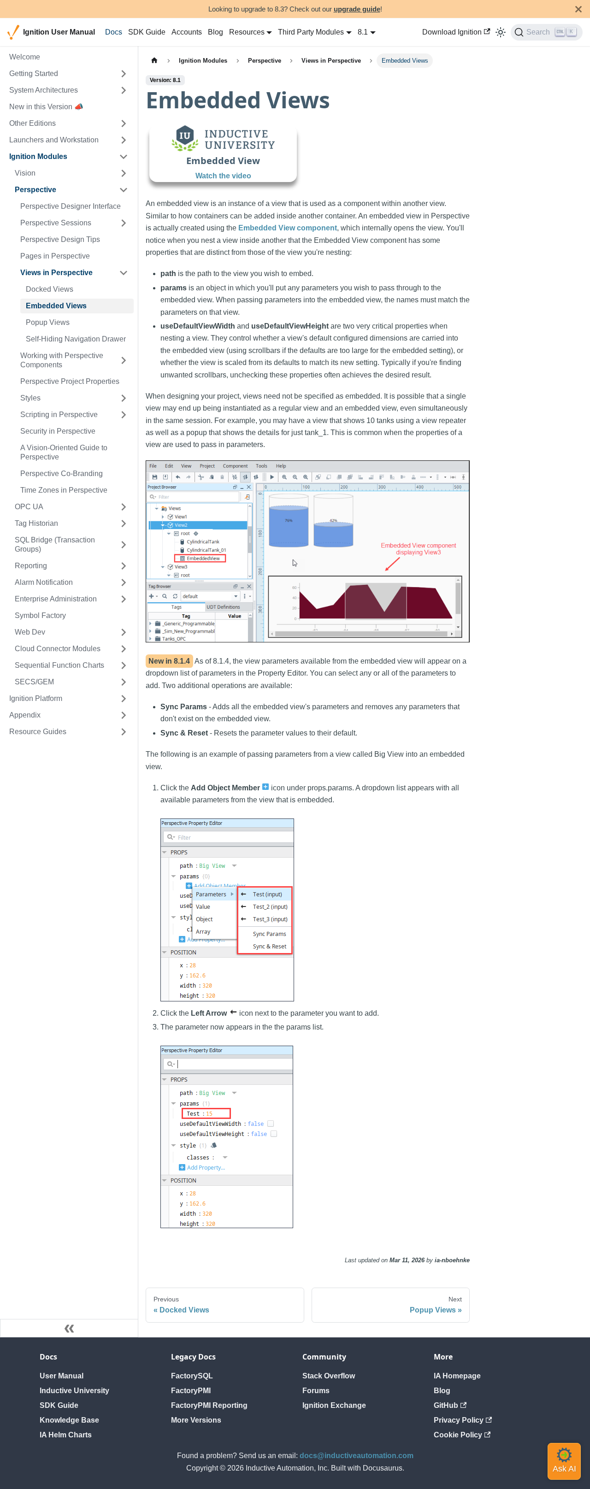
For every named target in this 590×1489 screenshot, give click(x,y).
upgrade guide (357, 9)
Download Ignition (452, 32)
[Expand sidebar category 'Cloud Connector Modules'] (123, 649)
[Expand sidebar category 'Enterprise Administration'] (123, 599)
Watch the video (223, 176)
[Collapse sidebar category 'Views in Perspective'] (123, 272)
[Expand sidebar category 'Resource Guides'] (123, 731)
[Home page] (154, 60)
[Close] (578, 9)
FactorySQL (192, 1376)
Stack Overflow (328, 1376)
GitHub (446, 1405)
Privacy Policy (459, 1420)
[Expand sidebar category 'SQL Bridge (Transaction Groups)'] (123, 545)
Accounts (186, 32)
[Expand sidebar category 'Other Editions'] (123, 123)
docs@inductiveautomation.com (356, 1456)
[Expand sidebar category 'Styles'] (123, 398)
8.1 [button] (363, 32)
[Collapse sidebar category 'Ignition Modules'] (123, 156)
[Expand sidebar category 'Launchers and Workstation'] (123, 140)
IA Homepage (457, 1376)
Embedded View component (287, 228)
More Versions (196, 1420)
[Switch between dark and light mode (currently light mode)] (500, 32)
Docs (113, 32)
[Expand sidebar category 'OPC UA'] (123, 507)
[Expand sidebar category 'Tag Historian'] (123, 523)
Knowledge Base (69, 1420)
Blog (215, 32)
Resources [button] (247, 32)
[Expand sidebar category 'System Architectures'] (123, 90)
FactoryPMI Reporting (209, 1405)
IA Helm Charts (66, 1435)
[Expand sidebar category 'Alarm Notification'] (123, 582)
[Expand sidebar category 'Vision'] (123, 173)
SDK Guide (146, 32)
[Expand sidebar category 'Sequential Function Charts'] (123, 665)
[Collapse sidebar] (69, 1328)
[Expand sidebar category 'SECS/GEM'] (123, 682)
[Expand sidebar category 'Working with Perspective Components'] (123, 360)
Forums (316, 1391)
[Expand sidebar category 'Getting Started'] (123, 73)
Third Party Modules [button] (311, 32)
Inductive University (74, 1391)
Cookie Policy (458, 1435)
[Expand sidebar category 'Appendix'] (123, 715)
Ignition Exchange (334, 1405)
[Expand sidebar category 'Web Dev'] (123, 632)
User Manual (61, 1376)
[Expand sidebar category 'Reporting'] (123, 566)
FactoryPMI (191, 1391)
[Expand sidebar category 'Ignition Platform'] (123, 698)
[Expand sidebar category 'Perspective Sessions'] (123, 223)
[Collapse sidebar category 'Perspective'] (123, 189)
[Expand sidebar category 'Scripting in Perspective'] (123, 414)
